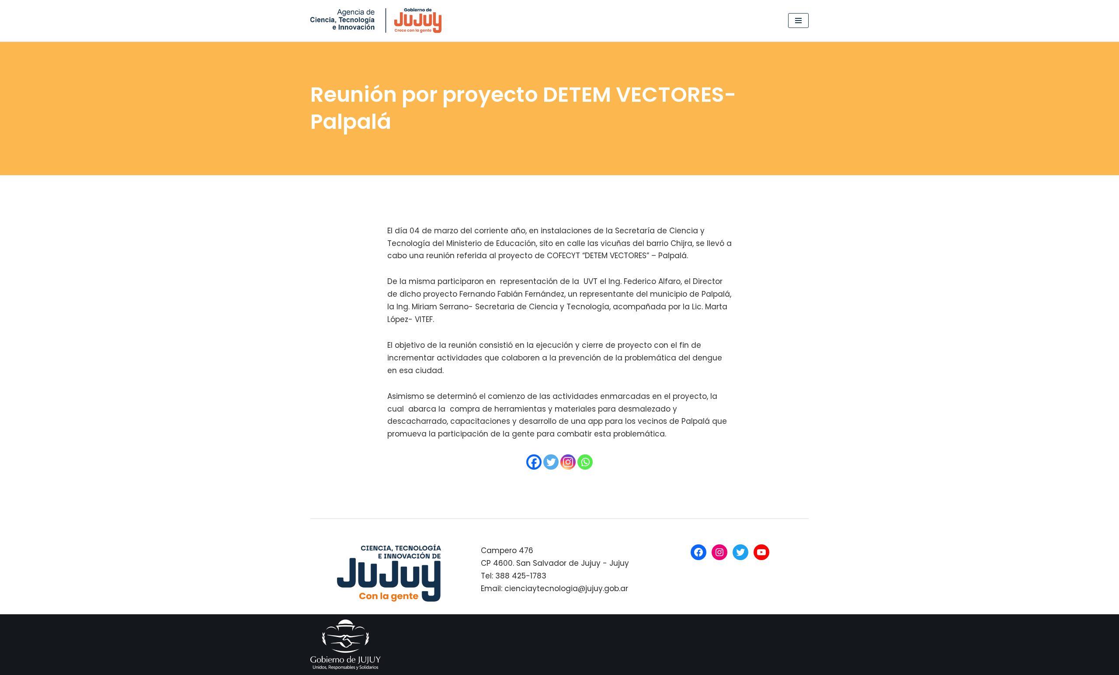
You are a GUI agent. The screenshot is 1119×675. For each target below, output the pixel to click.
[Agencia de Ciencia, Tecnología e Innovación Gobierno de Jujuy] (378, 20)
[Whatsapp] (585, 462)
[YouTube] (761, 552)
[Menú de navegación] (798, 20)
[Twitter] (551, 462)
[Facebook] (534, 462)
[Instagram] (568, 462)
